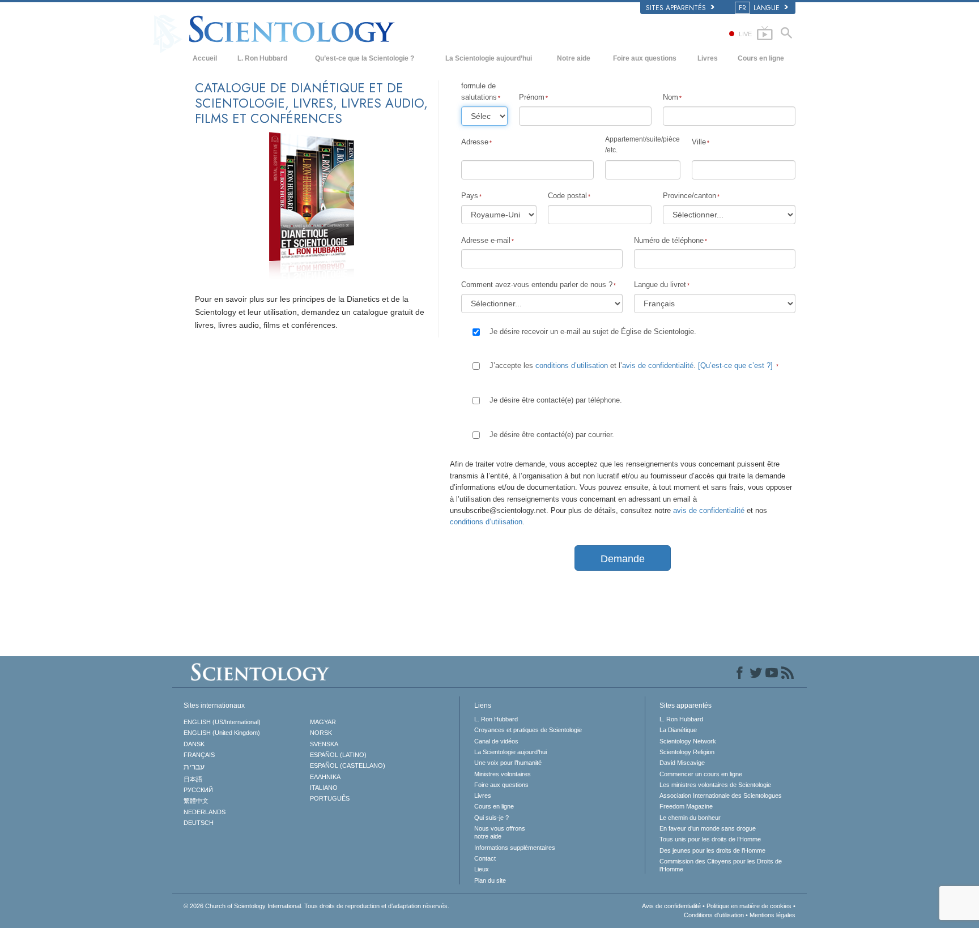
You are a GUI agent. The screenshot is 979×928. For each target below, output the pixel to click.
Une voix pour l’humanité (508, 762)
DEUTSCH (199, 822)
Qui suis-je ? (491, 817)
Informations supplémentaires (514, 847)
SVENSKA (324, 744)
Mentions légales (772, 915)
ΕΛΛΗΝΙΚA (325, 776)
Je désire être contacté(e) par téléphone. (556, 400)
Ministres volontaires (502, 774)
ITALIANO (324, 787)
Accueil (205, 58)
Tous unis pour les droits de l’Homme (710, 839)
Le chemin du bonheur (690, 817)
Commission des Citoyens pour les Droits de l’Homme (720, 865)
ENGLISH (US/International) (222, 722)
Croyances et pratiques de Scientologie (528, 729)
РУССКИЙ (198, 789)
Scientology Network (687, 741)
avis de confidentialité (657, 365)
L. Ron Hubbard (262, 58)
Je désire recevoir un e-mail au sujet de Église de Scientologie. (593, 331)
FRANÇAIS (199, 754)
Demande (623, 559)
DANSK (194, 744)
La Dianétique (678, 729)
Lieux (481, 869)
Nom (670, 97)
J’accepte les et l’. (631, 365)
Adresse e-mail (485, 240)
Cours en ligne (761, 58)
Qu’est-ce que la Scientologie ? (364, 58)
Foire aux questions (644, 58)
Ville (699, 142)
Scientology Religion (686, 752)
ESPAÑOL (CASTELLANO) (347, 765)
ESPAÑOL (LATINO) (338, 754)
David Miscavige (682, 762)
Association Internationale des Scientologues (720, 795)
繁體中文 (196, 800)
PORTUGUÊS (330, 798)
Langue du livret (660, 284)
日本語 (193, 779)
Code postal (567, 195)
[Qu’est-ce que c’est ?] (735, 365)
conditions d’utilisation (571, 365)
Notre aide (573, 58)
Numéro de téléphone (669, 240)
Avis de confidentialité (671, 906)
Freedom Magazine (686, 806)
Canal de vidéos (496, 741)
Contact (485, 858)
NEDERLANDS (204, 812)
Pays (469, 195)
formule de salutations (479, 91)
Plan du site (490, 880)
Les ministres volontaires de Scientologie (715, 784)
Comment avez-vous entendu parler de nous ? (536, 284)
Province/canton (689, 195)
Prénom (531, 97)
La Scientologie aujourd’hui (488, 58)
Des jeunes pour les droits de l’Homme (712, 850)
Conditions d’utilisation (714, 915)
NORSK (321, 732)
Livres (707, 58)
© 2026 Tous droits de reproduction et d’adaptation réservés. (316, 906)
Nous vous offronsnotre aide (499, 832)
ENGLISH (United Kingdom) (222, 732)
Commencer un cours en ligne (700, 774)
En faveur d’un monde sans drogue (707, 828)
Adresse (474, 142)
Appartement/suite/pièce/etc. (642, 144)
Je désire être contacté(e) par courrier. (552, 434)
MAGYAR (323, 722)
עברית (194, 766)
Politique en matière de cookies (748, 906)
